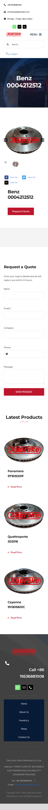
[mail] (19, 27)
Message (8, 366)
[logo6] (14, 32)
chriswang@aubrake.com (27, 784)
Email (7, 308)
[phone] (24, 27)
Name (7, 288)
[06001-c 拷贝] (24, 140)
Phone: (7, 347)
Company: (9, 327)
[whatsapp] (14, 27)
